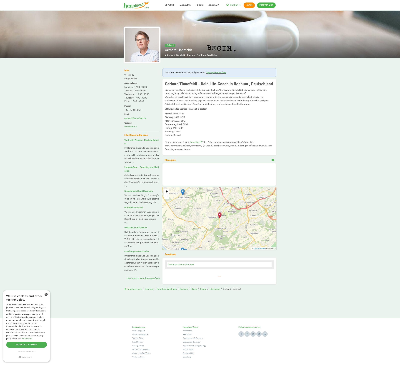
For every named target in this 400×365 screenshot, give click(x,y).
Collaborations (138, 357)
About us (136, 353)
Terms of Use (137, 338)
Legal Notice (137, 342)
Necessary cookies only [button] (26, 351)
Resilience (187, 334)
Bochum (191, 55)
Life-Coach (170, 45)
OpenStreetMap (260, 248)
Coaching (194, 142)
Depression (187, 342)
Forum (135, 334)
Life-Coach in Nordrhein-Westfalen (143, 278)
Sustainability (188, 353)
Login (249, 5)
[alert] (26, 326)
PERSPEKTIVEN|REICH (135, 227)
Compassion (188, 338)
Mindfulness (188, 349)
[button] (26, 357)
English (234, 4)
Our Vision (146, 353)
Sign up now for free (216, 72)
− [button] (167, 196)
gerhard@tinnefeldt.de (135, 118)
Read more (27, 338)
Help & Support (138, 331)
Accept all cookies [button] (26, 344)
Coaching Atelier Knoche (136, 251)
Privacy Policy (138, 346)
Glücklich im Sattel (133, 207)
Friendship (187, 331)
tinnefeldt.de (130, 126)
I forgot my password (141, 349)
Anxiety (197, 342)
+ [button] (167, 191)
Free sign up (266, 5)
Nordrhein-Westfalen (207, 55)
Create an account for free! (181, 264)
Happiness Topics (190, 327)
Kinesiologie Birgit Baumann (138, 191)
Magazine (144, 334)
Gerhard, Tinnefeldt (176, 55)
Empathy (199, 338)
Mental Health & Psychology (194, 346)
